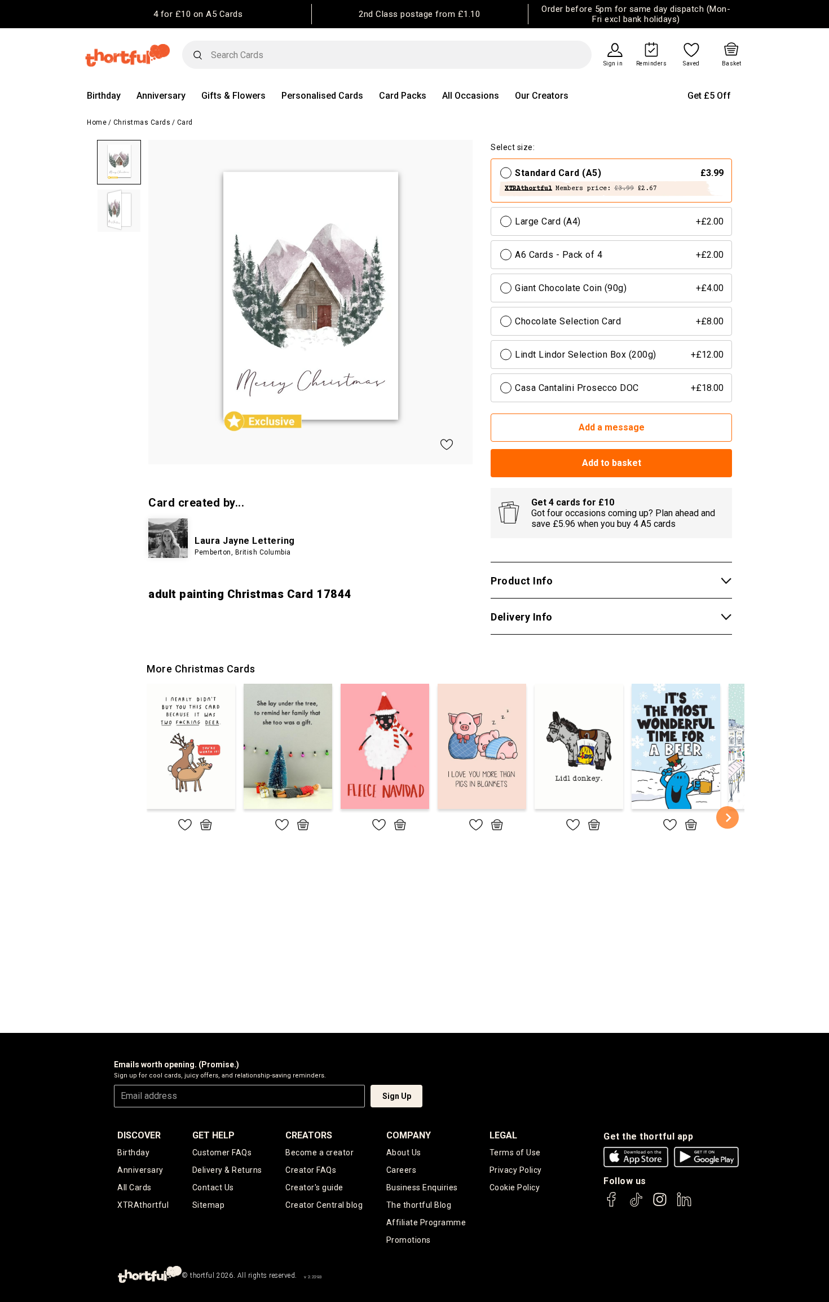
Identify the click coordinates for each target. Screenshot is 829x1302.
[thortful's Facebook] (611, 1204)
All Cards (134, 1187)
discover (139, 1135)
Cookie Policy (515, 1187)
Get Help (213, 1135)
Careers (401, 1170)
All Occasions (470, 95)
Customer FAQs (222, 1152)
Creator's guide (314, 1187)
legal (503, 1135)
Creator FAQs (310, 1170)
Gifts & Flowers (233, 95)
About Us (403, 1152)
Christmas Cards (142, 122)
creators (308, 1135)
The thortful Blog (419, 1204)
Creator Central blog (324, 1204)
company (408, 1135)
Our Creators (541, 95)
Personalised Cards (322, 95)
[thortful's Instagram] (659, 1204)
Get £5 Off (709, 95)
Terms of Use (515, 1152)
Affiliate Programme (426, 1222)
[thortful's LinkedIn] (684, 1204)
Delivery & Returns (227, 1170)
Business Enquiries (422, 1187)
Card (185, 122)
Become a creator (319, 1152)
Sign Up (396, 1096)
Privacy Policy (516, 1170)
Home (97, 122)
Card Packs (402, 95)
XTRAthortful (143, 1204)
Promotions (408, 1239)
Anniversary (161, 95)
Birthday (104, 95)
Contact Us (213, 1187)
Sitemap (208, 1204)
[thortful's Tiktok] (636, 1204)
